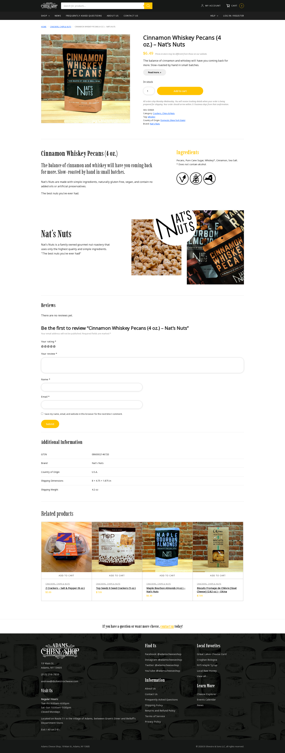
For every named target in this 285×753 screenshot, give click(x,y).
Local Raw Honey (207, 670)
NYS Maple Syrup (207, 665)
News (58, 15)
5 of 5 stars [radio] (54, 346)
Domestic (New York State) (172, 120)
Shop (44, 15)
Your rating (48, 341)
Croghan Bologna (207, 659)
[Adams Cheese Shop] (49, 5)
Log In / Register (233, 15)
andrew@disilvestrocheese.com (59, 681)
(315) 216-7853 (50, 674)
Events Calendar (206, 699)
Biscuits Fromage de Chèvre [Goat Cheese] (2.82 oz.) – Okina (217, 589)
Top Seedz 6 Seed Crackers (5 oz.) (116, 588)
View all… (202, 676)
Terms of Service (155, 716)
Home (43, 27)
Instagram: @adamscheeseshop (163, 659)
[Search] (148, 5)
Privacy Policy (153, 721)
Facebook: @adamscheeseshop (163, 654)
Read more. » (154, 72)
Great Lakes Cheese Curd (211, 654)
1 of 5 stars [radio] (42, 346)
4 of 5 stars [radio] (51, 346)
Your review (49, 353)
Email (45, 396)
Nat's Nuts (155, 123)
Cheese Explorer (207, 694)
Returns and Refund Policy (160, 710)
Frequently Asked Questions (84, 15)
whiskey (151, 116)
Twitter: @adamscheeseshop (162, 665)
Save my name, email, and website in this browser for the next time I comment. (83, 413)
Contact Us (131, 15)
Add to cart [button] (66, 575)
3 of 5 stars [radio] (48, 346)
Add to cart (180, 91)
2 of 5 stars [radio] (45, 346)
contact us (167, 626)
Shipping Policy (154, 705)
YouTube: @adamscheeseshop (162, 670)
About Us (113, 15)
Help (213, 15)
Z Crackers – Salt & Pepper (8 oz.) (65, 588)
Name (45, 379)
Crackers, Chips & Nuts (60, 27)
